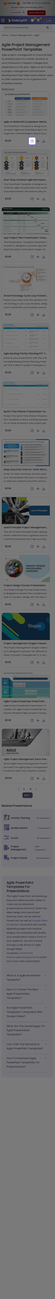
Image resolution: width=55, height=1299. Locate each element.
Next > (27, 795)
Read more (8, 89)
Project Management (21, 35)
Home (5, 35)
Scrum (14, 838)
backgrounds (28, 957)
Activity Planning (20, 818)
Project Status (19, 858)
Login (49, 20)
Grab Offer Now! (36, 12)
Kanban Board (19, 828)
